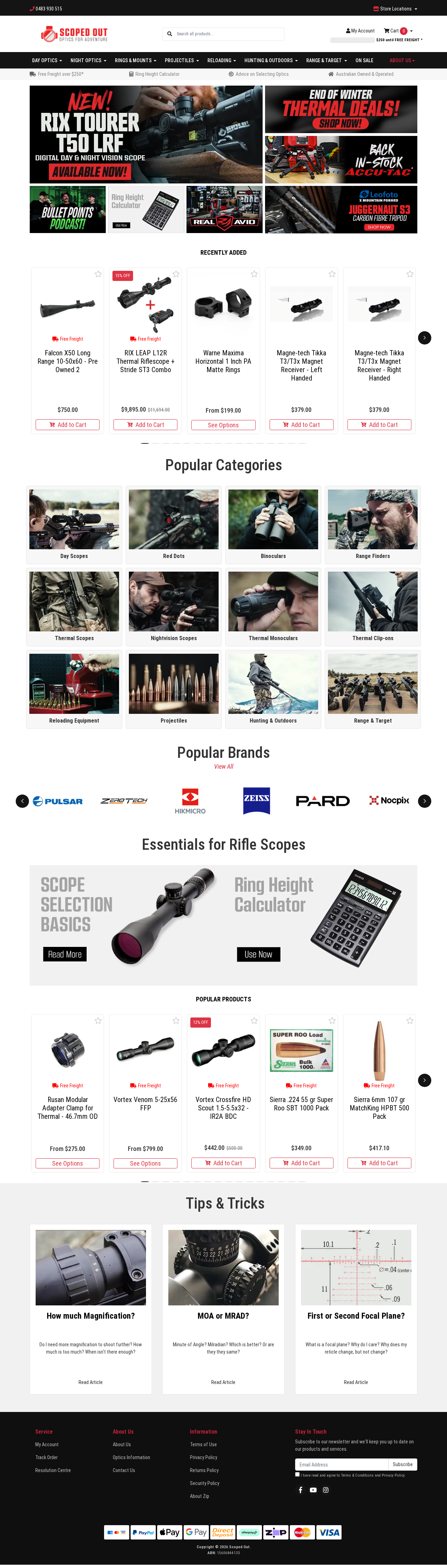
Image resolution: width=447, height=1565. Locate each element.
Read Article (91, 1382)
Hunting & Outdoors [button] (269, 60)
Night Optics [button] (86, 60)
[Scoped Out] (74, 33)
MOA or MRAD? (223, 1316)
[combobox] (230, 34)
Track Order (46, 1457)
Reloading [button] (219, 60)
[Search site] (170, 34)
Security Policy (204, 1483)
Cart (397, 31)
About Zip (199, 1496)
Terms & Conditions (357, 1475)
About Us (122, 1444)
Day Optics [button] (45, 60)
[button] (98, 273)
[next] (424, 338)
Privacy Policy (203, 1457)
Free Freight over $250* (61, 74)
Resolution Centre (53, 1470)
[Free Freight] (67, 303)
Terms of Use (203, 1444)
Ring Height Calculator (157, 74)
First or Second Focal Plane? (356, 1316)
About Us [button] (400, 60)
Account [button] (363, 31)
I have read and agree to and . (352, 1475)
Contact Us (124, 1470)
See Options (223, 425)
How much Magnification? (91, 1316)
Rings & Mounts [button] (134, 60)
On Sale (364, 60)
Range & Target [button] (324, 60)
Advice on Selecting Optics (262, 74)
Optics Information (131, 1457)
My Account (47, 1444)
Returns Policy (204, 1470)
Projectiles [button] (180, 60)
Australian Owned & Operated (365, 74)
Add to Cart (72, 424)
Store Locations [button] (396, 9)
